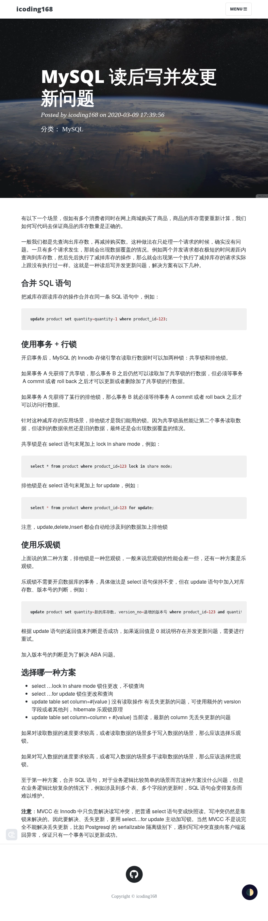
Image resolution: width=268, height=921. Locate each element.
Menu (236, 9)
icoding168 (34, 9)
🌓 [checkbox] (250, 892)
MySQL (72, 129)
